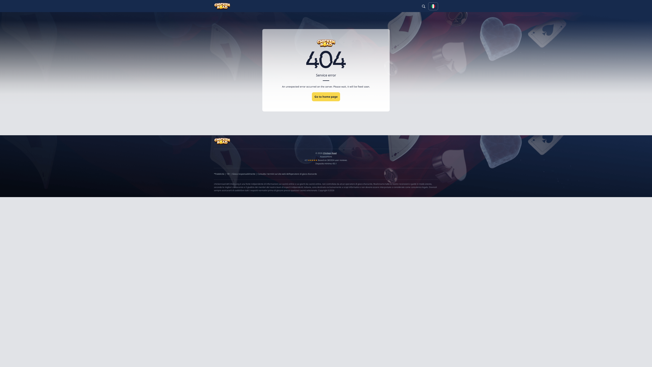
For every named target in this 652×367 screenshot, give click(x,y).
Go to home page (326, 97)
